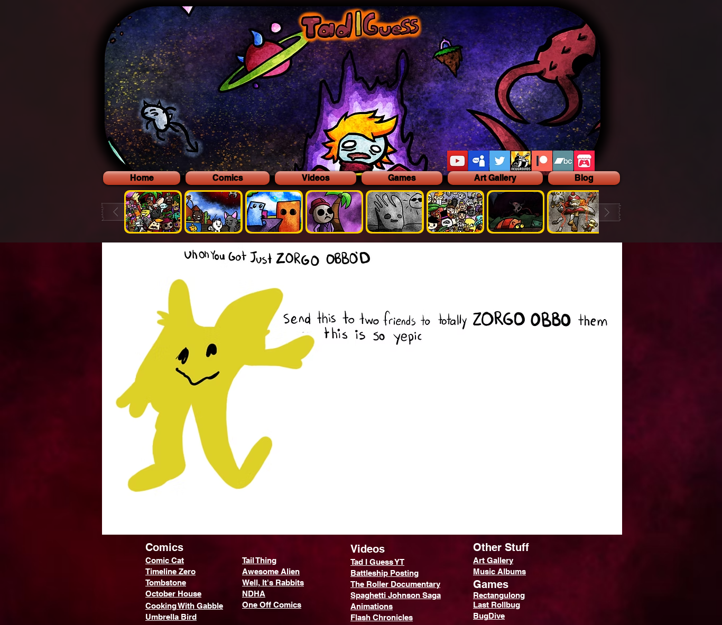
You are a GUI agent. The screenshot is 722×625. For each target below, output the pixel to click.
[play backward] (120, 212)
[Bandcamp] (563, 161)
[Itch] (584, 161)
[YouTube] (457, 161)
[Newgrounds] (521, 161)
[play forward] (602, 212)
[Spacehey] (478, 161)
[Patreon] (542, 161)
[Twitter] (499, 161)
